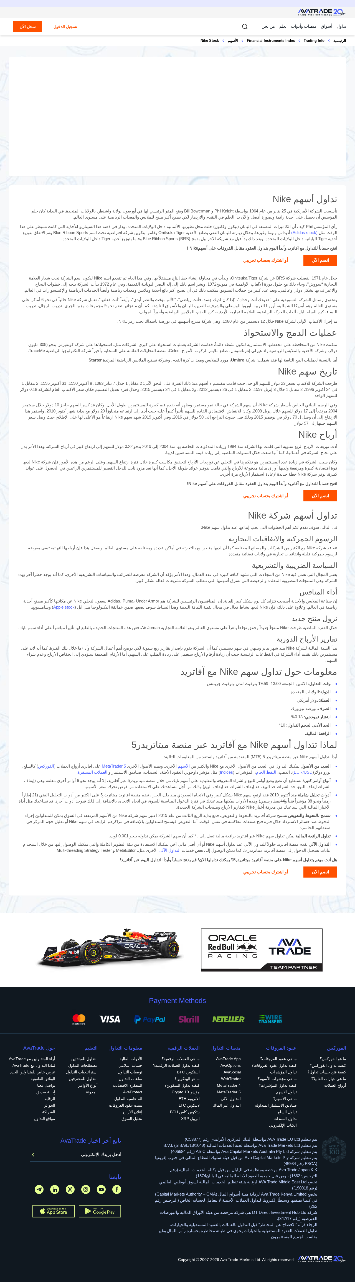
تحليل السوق (131, 1118)
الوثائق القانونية (43, 1078)
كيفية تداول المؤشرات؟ (278, 1085)
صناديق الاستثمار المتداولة (276, 1105)
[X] (70, 1189)
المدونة (92, 1092)
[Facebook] (116, 1189)
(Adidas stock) (304, 232)
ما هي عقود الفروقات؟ (278, 1059)
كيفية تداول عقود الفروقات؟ (274, 1065)
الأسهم (233, 41)
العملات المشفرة (92, 772)
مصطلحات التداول (83, 1065)
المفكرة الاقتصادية (127, 1085)
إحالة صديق (45, 1092)
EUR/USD (303, 772)
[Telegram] (39, 1189)
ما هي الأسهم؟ (285, 1098)
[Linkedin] (54, 1189)
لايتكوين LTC (189, 1105)
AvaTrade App (228, 1059)
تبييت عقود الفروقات (125, 1105)
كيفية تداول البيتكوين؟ (182, 1085)
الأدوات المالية (131, 1059)
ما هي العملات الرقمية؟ (181, 1059)
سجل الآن (28, 26)
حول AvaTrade (39, 1048)
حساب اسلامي (130, 1065)
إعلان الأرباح (132, 1112)
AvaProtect (132, 1092)
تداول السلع (287, 1112)
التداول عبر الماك (227, 1105)
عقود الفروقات (281, 1048)
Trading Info (314, 41)
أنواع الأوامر (88, 1085)
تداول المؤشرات (283, 1072)
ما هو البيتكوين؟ (187, 1078)
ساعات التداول (130, 1078)
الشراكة (48, 1112)
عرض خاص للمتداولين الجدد (32, 1072)
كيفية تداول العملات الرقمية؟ (176, 1065)
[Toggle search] (245, 26)
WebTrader (231, 1078)
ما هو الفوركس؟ (333, 1059)
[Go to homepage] (322, 12)
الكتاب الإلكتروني (283, 1125)
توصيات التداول (130, 1072)
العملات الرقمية (184, 1048)
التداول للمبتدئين (84, 1059)
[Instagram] (85, 1189)
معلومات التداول (125, 1048)
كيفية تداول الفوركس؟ (328, 1065)
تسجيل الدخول (65, 26)
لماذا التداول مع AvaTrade (33, 1065)
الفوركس (46, 766)
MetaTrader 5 (114, 766)
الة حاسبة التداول (128, 1098)
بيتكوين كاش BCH (185, 1112)
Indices (226, 772)
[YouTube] (101, 1189)
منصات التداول (226, 1048)
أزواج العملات (335, 1085)
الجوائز (49, 1105)
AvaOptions (230, 1065)
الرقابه (49, 1098)
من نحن (268, 26)
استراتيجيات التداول (82, 1072)
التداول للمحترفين (83, 1078)
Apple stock (64, 607)
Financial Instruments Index (271, 41)
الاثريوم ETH (189, 1098)
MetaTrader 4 (229, 1085)
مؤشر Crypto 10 (186, 1092)
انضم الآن (320, 260)
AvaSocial (232, 1072)
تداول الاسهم (286, 1092)
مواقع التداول (44, 1118)
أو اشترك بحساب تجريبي (265, 260)
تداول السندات (285, 1118)
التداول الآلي (170, 850)
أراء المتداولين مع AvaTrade (32, 1059)
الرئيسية (339, 41)
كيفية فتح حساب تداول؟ (327, 1072)
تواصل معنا (46, 1085)
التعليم (91, 1048)
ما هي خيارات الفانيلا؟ (328, 1078)
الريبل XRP (190, 1118)
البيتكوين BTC (188, 1072)
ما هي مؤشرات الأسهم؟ (277, 1078)
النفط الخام (266, 772)
